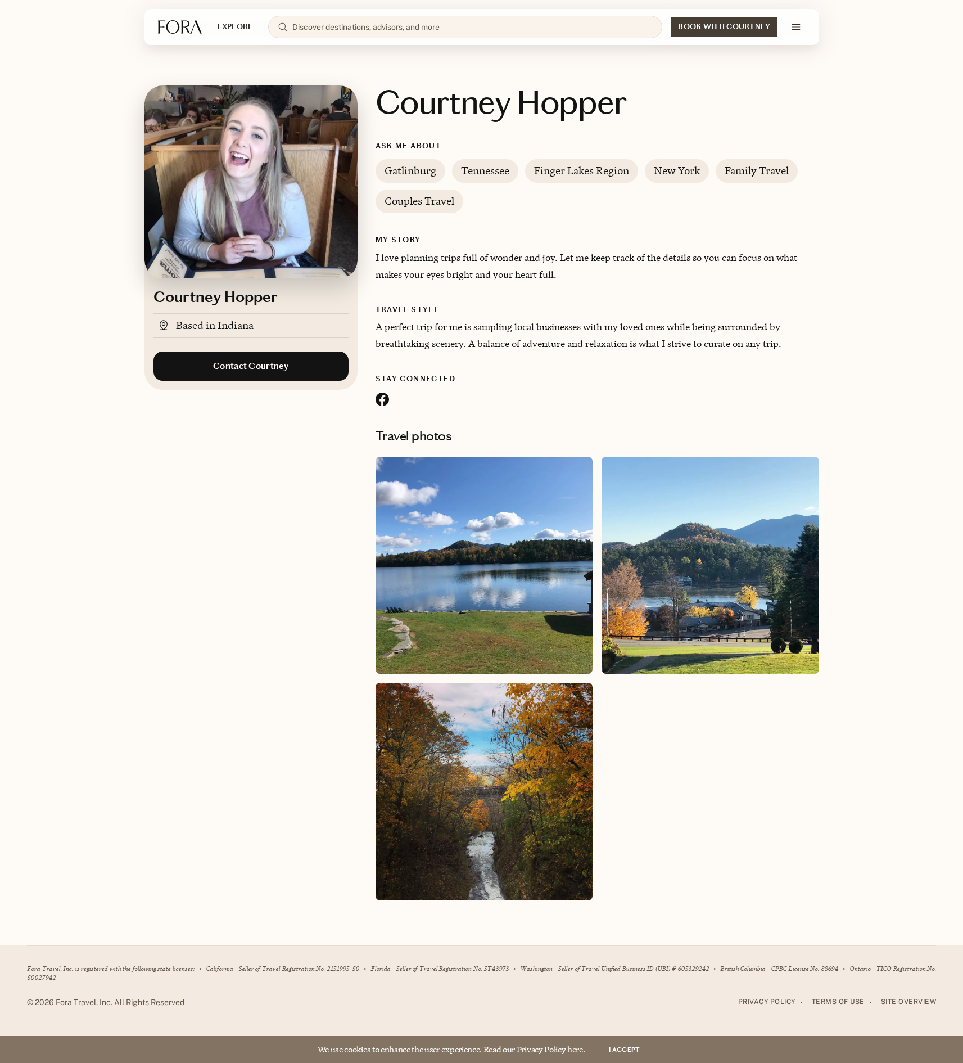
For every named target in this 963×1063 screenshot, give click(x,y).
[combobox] (472, 27)
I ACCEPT (624, 1049)
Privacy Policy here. (551, 1049)
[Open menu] (796, 27)
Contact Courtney (250, 366)
